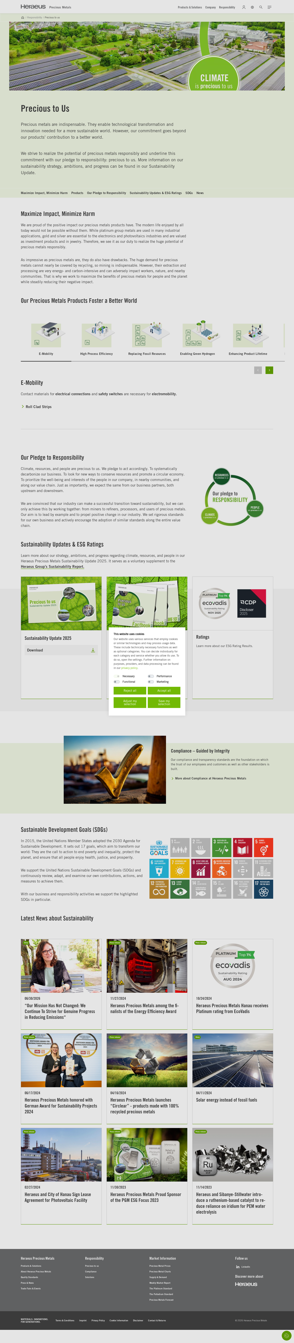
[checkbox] (117, 676)
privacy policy (129, 668)
